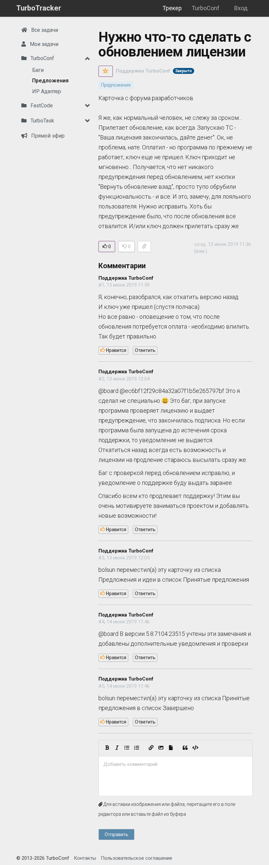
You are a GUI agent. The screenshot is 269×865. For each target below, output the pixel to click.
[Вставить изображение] (161, 748)
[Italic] (117, 748)
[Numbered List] (136, 748)
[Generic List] (127, 748)
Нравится (115, 350)
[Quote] (185, 748)
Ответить (145, 350)
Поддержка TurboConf (143, 71)
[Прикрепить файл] (171, 748)
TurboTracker (38, 8)
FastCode (41, 105)
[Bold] (107, 748)
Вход (241, 8)
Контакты (85, 858)
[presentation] (175, 764)
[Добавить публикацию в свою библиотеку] (105, 71)
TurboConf (205, 8)
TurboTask (41, 121)
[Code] (195, 748)
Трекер (172, 8)
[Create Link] (151, 748)
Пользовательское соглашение (136, 858)
